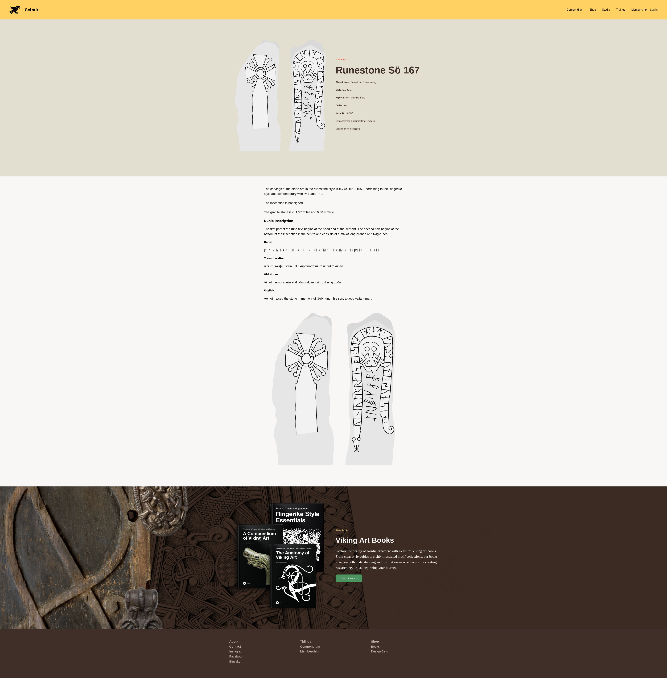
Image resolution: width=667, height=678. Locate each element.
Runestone (356, 82)
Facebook (236, 656)
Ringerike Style (357, 97)
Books (375, 646)
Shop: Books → (344, 530)
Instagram (236, 651)
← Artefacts (342, 59)
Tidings (305, 641)
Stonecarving (369, 82)
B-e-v (345, 97)
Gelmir (31, 9)
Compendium (310, 646)
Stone (350, 90)
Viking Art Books (365, 540)
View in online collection (348, 128)
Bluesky (234, 661)
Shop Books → (349, 578)
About (233, 641)
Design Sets (379, 651)
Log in (654, 9)
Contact (235, 646)
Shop (375, 641)
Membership (309, 651)
